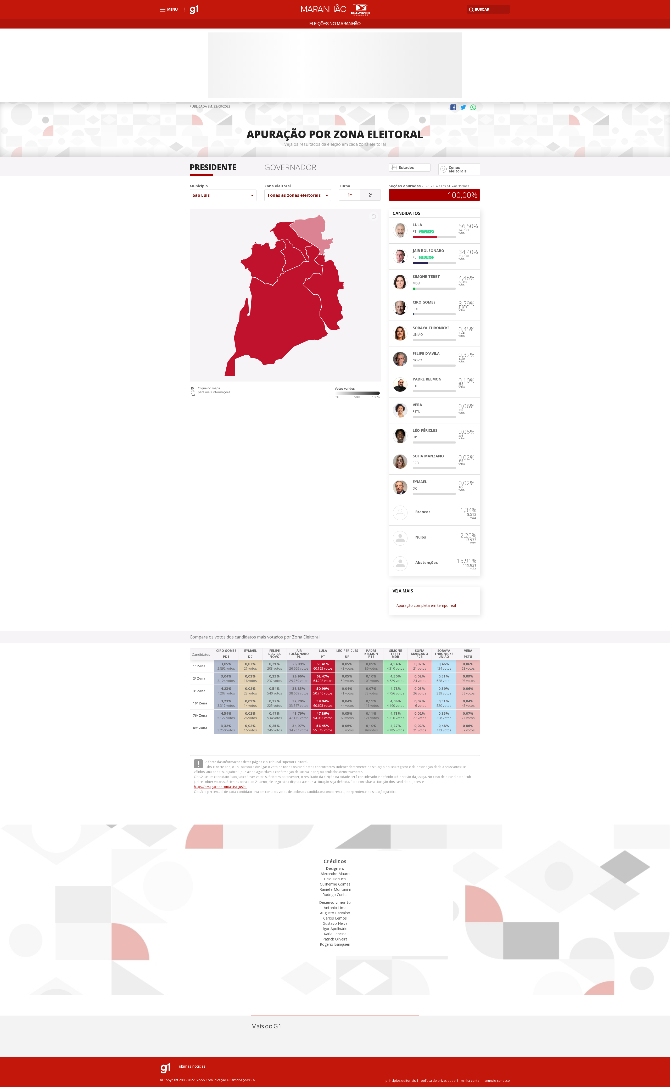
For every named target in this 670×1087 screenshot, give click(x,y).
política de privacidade (438, 1080)
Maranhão (323, 9)
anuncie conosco (497, 1080)
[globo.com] (165, 1071)
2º (370, 195)
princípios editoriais (401, 1080)
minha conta (470, 1080)
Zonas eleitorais (458, 169)
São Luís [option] (201, 195)
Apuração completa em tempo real (426, 605)
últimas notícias (192, 1066)
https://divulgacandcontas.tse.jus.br (220, 787)
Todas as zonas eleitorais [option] (294, 195)
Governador (290, 167)
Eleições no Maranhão (335, 23)
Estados (406, 167)
